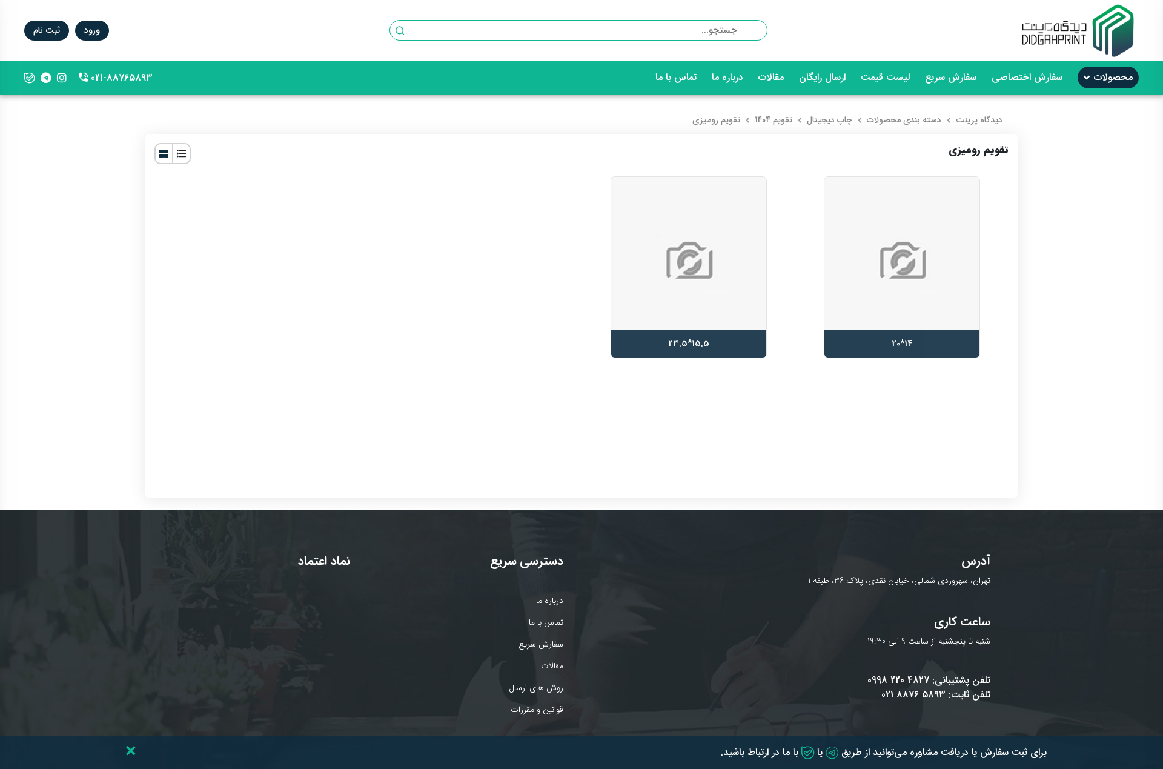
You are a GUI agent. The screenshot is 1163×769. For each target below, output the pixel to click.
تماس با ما (676, 77)
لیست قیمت (885, 77)
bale (807, 752)
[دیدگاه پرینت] (1078, 30)
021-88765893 (116, 77)
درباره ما (727, 77)
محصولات (1113, 77)
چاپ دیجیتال (829, 120)
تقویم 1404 (773, 120)
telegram (832, 752)
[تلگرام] (46, 77)
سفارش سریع (950, 77)
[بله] (29, 77)
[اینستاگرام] (62, 77)
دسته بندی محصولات (904, 120)
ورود (92, 30)
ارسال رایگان (822, 77)
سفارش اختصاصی (1027, 77)
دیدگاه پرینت (979, 120)
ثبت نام (46, 30)
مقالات (771, 77)
